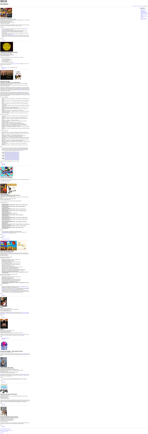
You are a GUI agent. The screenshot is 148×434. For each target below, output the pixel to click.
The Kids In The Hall (143, 12)
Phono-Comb (12, 313)
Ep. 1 (6, 154)
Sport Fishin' (14, 289)
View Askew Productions (5, 338)
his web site (21, 150)
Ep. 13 (16, 155)
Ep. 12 (14, 155)
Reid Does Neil (15, 35)
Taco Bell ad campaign (143, 18)
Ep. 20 (16, 156)
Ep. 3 (10, 154)
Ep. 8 (6, 155)
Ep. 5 (14, 154)
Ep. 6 (16, 154)
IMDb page (3, 68)
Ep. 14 (18, 155)
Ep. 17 (10, 156)
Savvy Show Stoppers (9, 34)
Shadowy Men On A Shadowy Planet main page (6, 430)
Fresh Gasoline (25, 313)
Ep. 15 (6, 156)
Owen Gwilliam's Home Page (4, 431)
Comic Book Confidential (143, 9)
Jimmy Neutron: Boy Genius (144, 11)
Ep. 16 (8, 156)
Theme (18, 156)
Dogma (142, 10)
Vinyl (141, 19)
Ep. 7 (18, 154)
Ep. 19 (14, 156)
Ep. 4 (12, 154)
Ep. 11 (12, 155)
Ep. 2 (8, 154)
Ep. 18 (12, 156)
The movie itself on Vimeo (5, 67)
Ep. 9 (8, 155)
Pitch (141, 17)
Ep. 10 (10, 155)
